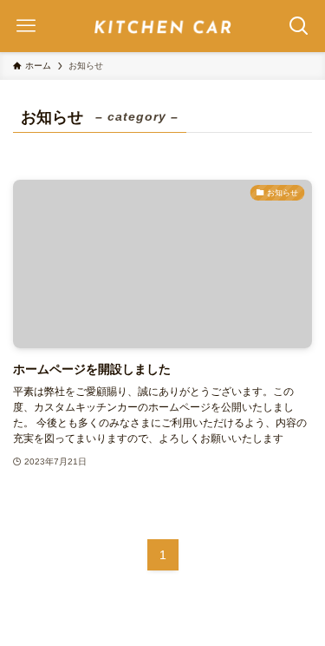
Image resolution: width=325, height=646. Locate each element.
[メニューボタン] (26, 26)
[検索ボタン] (299, 26)
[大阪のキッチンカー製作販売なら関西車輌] (163, 26)
